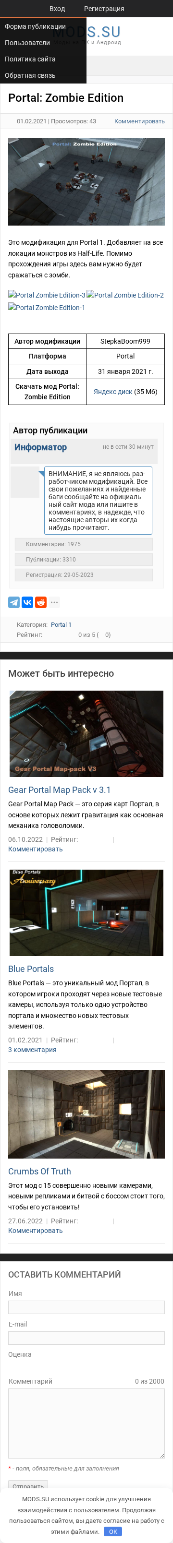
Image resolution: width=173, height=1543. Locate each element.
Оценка (20, 1354)
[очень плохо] (19, 1366)
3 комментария (32, 1049)
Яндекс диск (113, 391)
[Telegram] (14, 602)
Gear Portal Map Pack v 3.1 (59, 790)
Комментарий (30, 1381)
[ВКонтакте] (27, 602)
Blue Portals (31, 969)
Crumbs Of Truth (39, 1171)
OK (113, 1531)
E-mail (18, 1324)
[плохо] (26, 1366)
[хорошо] (39, 1366)
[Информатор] (25, 481)
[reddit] (41, 602)
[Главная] (23, 8)
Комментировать (139, 121)
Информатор (40, 447)
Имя (15, 1293)
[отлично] (46, 1366)
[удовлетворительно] (32, 1366)
